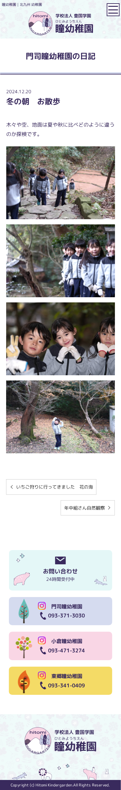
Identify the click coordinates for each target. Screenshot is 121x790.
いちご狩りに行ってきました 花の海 (54, 487)
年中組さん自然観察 (84, 508)
